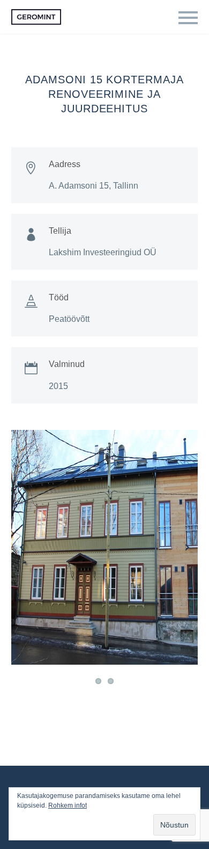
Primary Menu (188, 18)
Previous (22, 547)
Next (187, 547)
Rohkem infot (67, 805)
